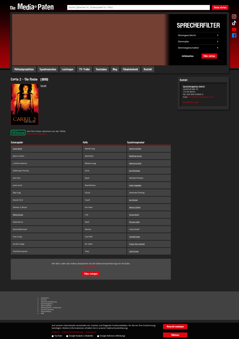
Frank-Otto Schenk (137, 244)
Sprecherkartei (46, 311)
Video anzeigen (91, 273)
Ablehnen (175, 335)
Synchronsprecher (47, 309)
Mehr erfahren (91, 266)
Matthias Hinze (135, 156)
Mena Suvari (18, 214)
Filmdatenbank (130, 69)
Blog (115, 69)
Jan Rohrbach (134, 170)
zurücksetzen (187, 56)
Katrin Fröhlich (135, 148)
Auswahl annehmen (175, 326)
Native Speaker (46, 306)
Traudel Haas (134, 236)
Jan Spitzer (133, 200)
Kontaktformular (191, 102)
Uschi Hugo (134, 251)
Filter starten (209, 56)
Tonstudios (101, 69)
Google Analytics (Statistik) (81, 336)
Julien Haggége (135, 185)
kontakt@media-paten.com (201, 97)
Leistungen (67, 69)
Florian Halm (134, 222)
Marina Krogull (135, 163)
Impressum (45, 298)
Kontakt (148, 69)
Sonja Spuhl (134, 214)
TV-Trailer (84, 69)
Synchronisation (48, 69)
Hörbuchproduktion (24, 69)
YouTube (58, 336)
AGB (42, 313)
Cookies (55, 332)
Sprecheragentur (47, 304)
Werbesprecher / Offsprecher (51, 308)
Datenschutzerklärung (49, 302)
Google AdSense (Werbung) (112, 336)
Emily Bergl (17, 148)
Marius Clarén (135, 207)
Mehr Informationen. (37, 134)
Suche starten (220, 7)
